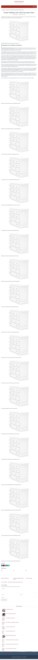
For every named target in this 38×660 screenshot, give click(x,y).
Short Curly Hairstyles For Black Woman (18, 579)
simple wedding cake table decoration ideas (16, 582)
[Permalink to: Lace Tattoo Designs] (31, 574)
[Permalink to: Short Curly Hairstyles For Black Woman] (19, 574)
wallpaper (5, 582)
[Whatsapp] (9, 565)
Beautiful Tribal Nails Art (5, 578)
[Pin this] (5, 565)
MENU (35, 6)
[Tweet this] (3, 565)
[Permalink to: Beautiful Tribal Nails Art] (6, 574)
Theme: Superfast (23, 656)
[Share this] (2, 565)
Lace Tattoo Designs (29, 578)
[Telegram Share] (7, 565)
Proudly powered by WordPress (16, 656)
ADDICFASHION (19, 2)
